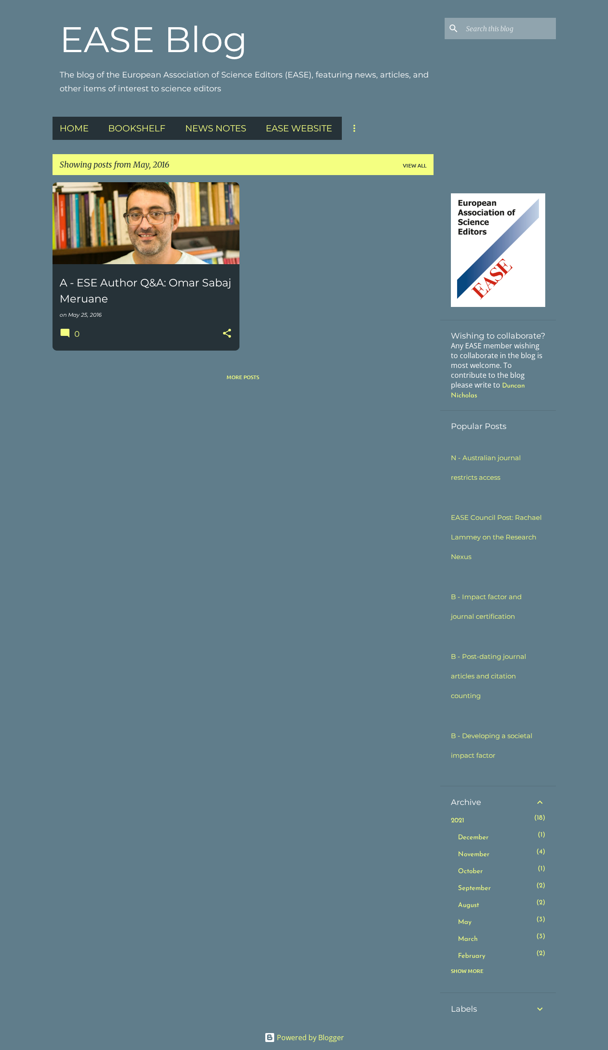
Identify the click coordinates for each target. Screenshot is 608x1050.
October (470, 871)
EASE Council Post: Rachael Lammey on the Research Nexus (496, 537)
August (468, 905)
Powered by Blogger (309, 1037)
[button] (227, 334)
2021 (457, 820)
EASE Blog (153, 39)
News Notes (215, 128)
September (474, 888)
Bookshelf (137, 128)
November (474, 854)
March (468, 939)
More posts (243, 377)
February (471, 956)
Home (74, 128)
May (464, 922)
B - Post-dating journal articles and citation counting (488, 676)
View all (414, 165)
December (473, 837)
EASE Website (299, 128)
